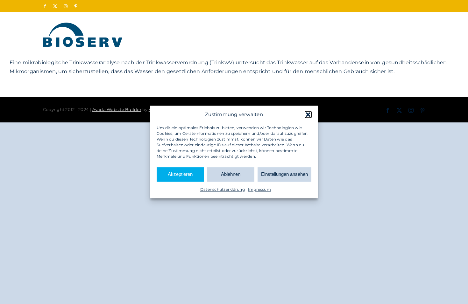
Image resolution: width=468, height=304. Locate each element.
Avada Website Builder (116, 109)
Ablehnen (230, 174)
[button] (308, 114)
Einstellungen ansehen (284, 174)
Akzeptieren (180, 174)
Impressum (259, 189)
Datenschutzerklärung (222, 189)
